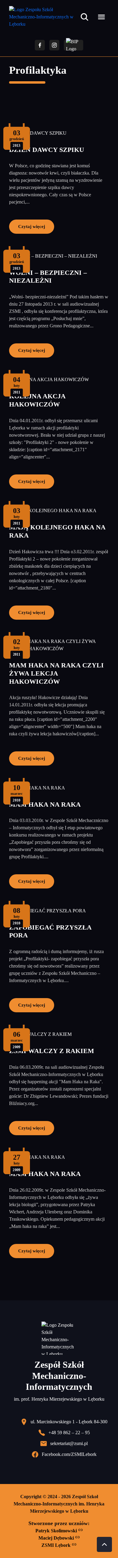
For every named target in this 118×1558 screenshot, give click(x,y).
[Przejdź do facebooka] (40, 45)
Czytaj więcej (31, 226)
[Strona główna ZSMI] (43, 17)
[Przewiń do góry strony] (104, 1544)
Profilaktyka (38, 70)
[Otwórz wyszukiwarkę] (84, 17)
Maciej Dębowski (56, 1537)
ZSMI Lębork (56, 1545)
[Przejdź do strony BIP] (73, 45)
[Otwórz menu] (101, 17)
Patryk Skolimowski (56, 1530)
